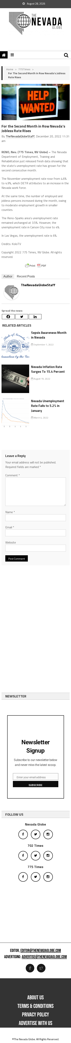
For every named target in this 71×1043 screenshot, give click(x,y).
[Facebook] (8, 316)
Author (7, 276)
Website (10, 542)
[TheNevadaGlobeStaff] (11, 292)
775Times (24, 69)
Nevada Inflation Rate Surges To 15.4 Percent (48, 369)
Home (9, 69)
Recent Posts (26, 276)
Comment (12, 475)
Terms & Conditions (35, 1006)
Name (10, 512)
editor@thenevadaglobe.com (40, 951)
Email (9, 527)
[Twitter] (21, 316)
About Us (35, 997)
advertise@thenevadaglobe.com (44, 957)
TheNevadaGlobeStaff (20, 136)
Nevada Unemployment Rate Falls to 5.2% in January (47, 406)
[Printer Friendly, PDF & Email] (35, 266)
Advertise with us (35, 1023)
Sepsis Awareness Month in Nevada (48, 335)
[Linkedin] (35, 316)
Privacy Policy (35, 1014)
